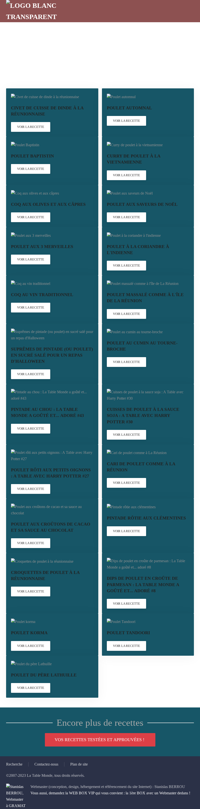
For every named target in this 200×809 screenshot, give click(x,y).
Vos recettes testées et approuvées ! (99, 739)
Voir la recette (30, 127)
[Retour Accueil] (35, 11)
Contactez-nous (46, 764)
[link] (52, 112)
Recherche (14, 764)
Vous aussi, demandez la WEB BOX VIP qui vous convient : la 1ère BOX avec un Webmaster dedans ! (110, 793)
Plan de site (79, 764)
